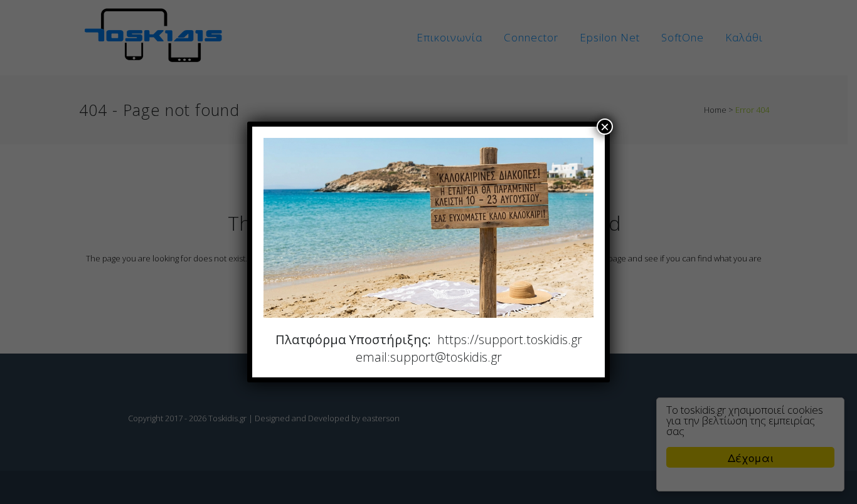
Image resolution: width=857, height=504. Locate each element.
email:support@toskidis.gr (429, 357)
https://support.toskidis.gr (509, 339)
